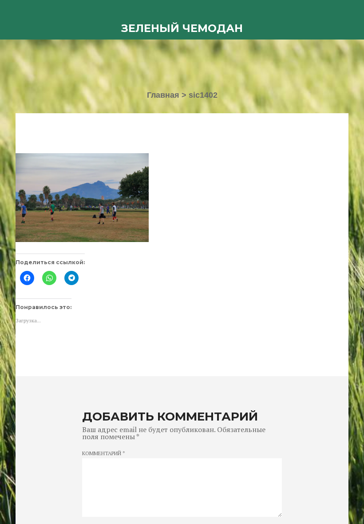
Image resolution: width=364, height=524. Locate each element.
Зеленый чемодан (182, 28)
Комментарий (103, 453)
